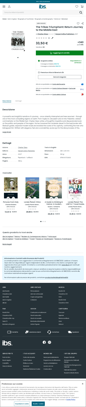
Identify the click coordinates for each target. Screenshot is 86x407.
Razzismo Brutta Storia (71, 373)
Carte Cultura (27, 360)
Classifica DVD (7, 315)
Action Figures (35, 324)
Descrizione (7, 101)
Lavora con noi (48, 366)
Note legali (7, 244)
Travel (32, 239)
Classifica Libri (7, 294)
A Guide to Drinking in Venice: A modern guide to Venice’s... (54, 203)
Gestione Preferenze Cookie (31, 369)
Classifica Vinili (63, 303)
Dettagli (18, 101)
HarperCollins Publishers (64, 34)
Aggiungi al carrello (61, 53)
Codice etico (48, 369)
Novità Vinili (62, 300)
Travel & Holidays (21, 239)
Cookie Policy (70, 399)
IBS (44, 47)
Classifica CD (63, 294)
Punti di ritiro (6, 357)
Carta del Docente (58, 84)
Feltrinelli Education (70, 370)
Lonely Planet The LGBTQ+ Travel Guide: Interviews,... (75, 203)
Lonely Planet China (32, 202)
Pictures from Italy (10, 202)
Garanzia (26, 366)
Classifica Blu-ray (8, 318)
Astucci (61, 324)
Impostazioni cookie (22, 404)
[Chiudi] (82, 383)
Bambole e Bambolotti (38, 321)
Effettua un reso (28, 363)
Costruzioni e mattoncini (38, 312)
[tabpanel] (18, 40)
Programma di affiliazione (52, 360)
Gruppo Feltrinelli (69, 357)
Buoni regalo (7, 360)
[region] (43, 393)
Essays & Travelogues (44, 239)
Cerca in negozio (59, 77)
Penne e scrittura (64, 318)
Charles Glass (42, 34)
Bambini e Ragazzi (9, 324)
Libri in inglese (8, 236)
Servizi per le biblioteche (51, 357)
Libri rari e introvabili (37, 294)
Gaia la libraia (7, 366)
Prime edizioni (35, 291)
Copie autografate (36, 297)
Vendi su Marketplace (50, 363)
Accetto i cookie (38, 404)
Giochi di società (36, 318)
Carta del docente (29, 357)
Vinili (60, 297)
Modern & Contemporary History (34, 236)
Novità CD (62, 291)
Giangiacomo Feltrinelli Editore (71, 361)
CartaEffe (5, 363)
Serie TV (5, 321)
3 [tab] (45, 221)
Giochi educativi (36, 315)
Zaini (60, 321)
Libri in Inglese (7, 300)
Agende (61, 315)
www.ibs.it (65, 265)
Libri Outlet (6, 297)
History (17, 236)
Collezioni (34, 300)
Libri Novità (6, 291)
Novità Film (6, 312)
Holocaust (52, 236)
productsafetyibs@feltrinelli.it (56, 277)
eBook (4, 303)
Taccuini (61, 312)
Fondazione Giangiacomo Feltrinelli (72, 366)
